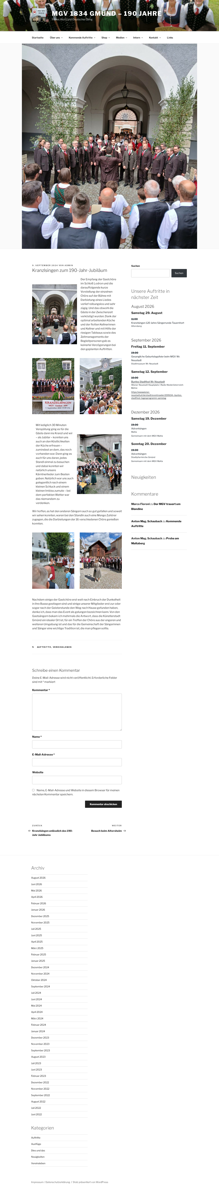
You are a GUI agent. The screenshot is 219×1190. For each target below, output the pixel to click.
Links (170, 37)
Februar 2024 (38, 1024)
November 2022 (40, 1088)
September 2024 (40, 986)
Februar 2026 (38, 903)
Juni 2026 (36, 884)
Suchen (135, 265)
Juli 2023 (36, 1063)
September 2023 (40, 1050)
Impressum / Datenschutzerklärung (50, 1182)
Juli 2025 (36, 928)
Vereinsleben (62, 647)
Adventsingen (138, 428)
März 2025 (37, 948)
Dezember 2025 (40, 916)
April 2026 (37, 896)
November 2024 (40, 973)
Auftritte (44, 647)
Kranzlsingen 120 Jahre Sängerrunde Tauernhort (157, 322)
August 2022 (38, 1101)
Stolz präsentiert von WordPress (90, 1182)
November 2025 (40, 922)
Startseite (37, 37)
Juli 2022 (36, 1107)
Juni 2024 (36, 999)
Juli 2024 (36, 992)
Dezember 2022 (40, 1082)
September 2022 (40, 1095)
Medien (120, 37)
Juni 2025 (36, 935)
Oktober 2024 (39, 979)
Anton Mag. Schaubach (146, 521)
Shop (104, 37)
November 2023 (40, 1043)
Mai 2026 (36, 890)
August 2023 (38, 1056)
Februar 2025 (38, 954)
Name (37, 736)
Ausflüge (36, 1143)
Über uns (55, 37)
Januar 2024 (38, 1031)
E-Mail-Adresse (43, 754)
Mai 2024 (36, 1005)
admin (69, 265)
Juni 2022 (36, 1114)
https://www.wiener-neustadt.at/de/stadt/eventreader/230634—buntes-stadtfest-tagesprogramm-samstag (156, 395)
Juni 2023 (36, 1069)
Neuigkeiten (37, 1156)
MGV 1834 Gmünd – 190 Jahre (107, 13)
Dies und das (38, 1150)
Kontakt (153, 37)
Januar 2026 (38, 909)
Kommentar (41, 690)
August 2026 (38, 877)
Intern (136, 37)
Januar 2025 (38, 960)
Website (37, 772)
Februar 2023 (38, 1075)
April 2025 (37, 941)
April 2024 (37, 1011)
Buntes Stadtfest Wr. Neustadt (148, 381)
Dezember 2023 (40, 1037)
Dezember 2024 (40, 967)
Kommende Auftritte (81, 37)
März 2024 (37, 1018)
